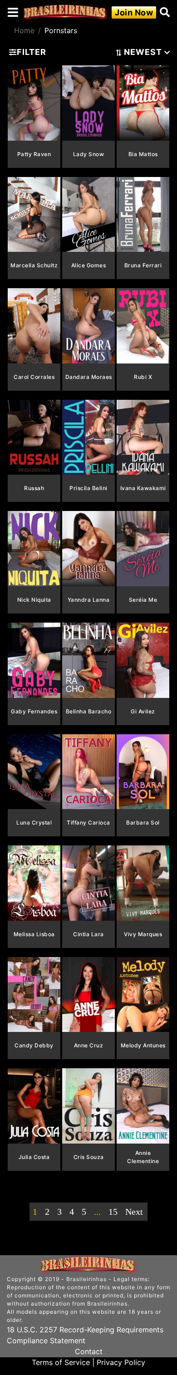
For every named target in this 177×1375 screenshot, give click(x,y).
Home (24, 30)
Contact (89, 1351)
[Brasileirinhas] (65, 12)
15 (113, 1212)
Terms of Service (61, 1362)
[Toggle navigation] (13, 12)
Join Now (134, 12)
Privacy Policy (121, 1362)
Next (134, 1212)
